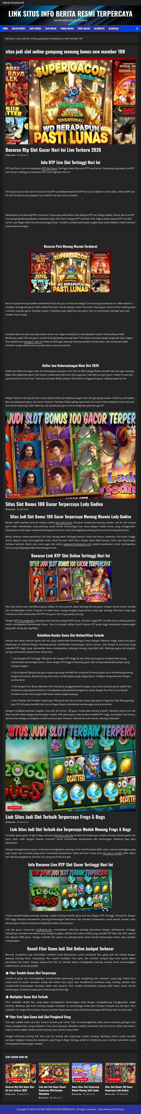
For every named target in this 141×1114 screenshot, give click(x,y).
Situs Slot (11, 155)
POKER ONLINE (67, 28)
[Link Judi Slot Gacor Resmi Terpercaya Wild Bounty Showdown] (54, 1073)
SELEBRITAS (99, 28)
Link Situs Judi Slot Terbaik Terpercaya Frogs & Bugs (55, 816)
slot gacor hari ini (33, 341)
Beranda (10, 38)
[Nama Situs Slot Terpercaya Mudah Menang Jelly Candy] (87, 1073)
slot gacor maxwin (112, 853)
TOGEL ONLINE (84, 28)
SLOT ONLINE (50, 28)
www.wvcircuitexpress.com (77, 544)
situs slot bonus (63, 522)
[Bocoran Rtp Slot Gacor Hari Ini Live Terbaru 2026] (21, 1073)
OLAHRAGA (114, 28)
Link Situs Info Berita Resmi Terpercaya (70, 13)
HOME (5, 28)
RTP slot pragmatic (24, 620)
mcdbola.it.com (44, 929)
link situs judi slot (64, 835)
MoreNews (104, 1109)
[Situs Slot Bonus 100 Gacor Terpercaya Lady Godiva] (120, 1073)
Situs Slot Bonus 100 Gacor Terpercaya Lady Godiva (54, 503)
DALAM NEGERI (18, 28)
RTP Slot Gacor (49, 168)
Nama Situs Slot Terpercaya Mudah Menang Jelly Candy (85, 1088)
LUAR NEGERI (35, 28)
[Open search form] (137, 28)
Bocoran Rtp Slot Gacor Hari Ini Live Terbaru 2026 (53, 149)
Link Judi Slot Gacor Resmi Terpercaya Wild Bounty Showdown (52, 1090)
